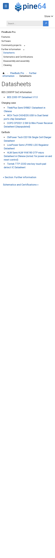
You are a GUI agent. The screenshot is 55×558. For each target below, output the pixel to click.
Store (47, 16)
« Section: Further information (19, 177)
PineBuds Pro (8, 32)
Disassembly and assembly (16, 61)
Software (6, 41)
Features (5, 37)
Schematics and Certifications (18, 57)
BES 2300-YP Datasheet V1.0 (22, 97)
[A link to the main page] (33, 6)
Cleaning (7, 65)
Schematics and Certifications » (20, 184)
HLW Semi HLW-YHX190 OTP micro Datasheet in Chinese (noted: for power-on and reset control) (28, 156)
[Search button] (46, 23)
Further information (11, 49)
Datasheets (9, 52)
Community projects (11, 45)
